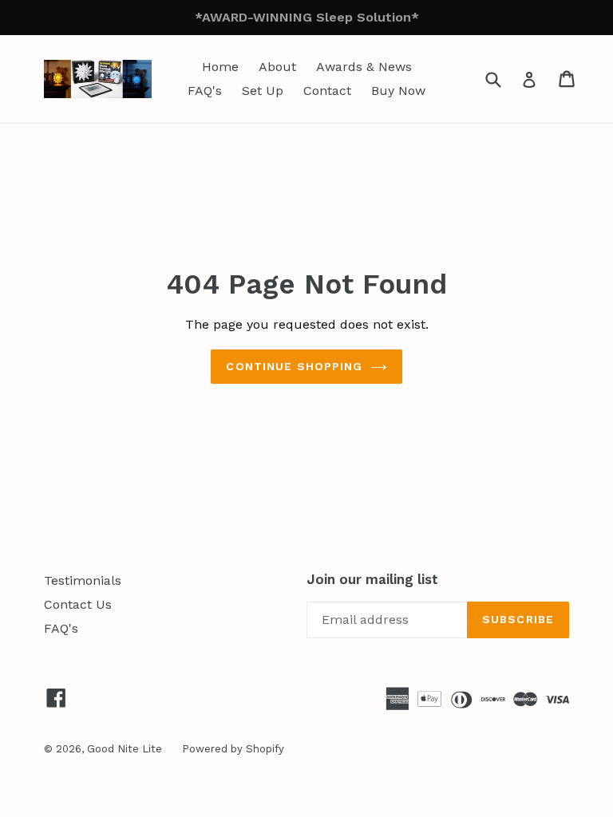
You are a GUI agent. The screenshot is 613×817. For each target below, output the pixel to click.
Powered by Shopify (233, 749)
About (277, 66)
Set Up (262, 90)
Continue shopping (294, 366)
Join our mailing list (372, 579)
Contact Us (78, 604)
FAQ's (205, 90)
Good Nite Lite (124, 749)
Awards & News (364, 66)
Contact (327, 90)
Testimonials (82, 580)
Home (220, 66)
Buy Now (398, 90)
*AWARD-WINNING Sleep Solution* (307, 17)
